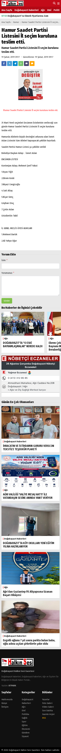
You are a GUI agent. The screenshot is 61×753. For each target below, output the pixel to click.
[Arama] (54, 3)
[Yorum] (32, 63)
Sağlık (24, 718)
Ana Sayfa (6, 10)
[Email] (26, 63)
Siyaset (25, 736)
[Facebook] (3, 63)
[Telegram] (15, 63)
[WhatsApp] (20, 63)
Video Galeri (48, 706)
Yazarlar (46, 699)
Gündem (25, 732)
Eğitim (25, 725)
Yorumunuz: (7, 273)
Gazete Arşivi (48, 714)
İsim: (4, 260)
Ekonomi (26, 729)
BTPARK (12, 685)
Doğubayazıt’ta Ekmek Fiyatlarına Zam (24, 15)
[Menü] (58, 3)
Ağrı (43, 10)
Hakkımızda (6, 699)
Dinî (49, 10)
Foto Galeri (47, 703)
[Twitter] (9, 63)
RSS (44, 718)
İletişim (4, 706)
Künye (4, 703)
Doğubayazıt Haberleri (26, 10)
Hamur (16, 22)
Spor (24, 721)
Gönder (7, 301)
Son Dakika (47, 710)
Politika (25, 714)
